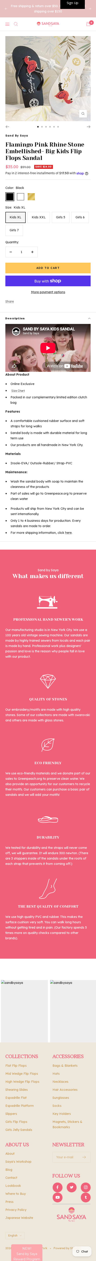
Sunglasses (60, 1098)
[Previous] (7, 126)
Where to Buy (15, 1194)
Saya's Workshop (18, 1162)
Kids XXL (39, 217)
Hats (56, 1074)
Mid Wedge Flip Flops (21, 1074)
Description (15, 318)
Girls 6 (80, 217)
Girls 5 (60, 217)
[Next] (89, 126)
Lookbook (13, 1186)
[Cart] (88, 24)
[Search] (16, 24)
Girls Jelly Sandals (18, 1130)
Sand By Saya (16, 135)
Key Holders (61, 1114)
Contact (11, 1178)
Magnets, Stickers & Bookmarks (67, 1124)
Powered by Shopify (67, 1248)
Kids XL (15, 217)
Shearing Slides (16, 1090)
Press (9, 1202)
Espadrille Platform (19, 1106)
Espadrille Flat (16, 1098)
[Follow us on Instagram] (86, 1187)
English (12, 1235)
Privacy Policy (15, 1210)
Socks (56, 1106)
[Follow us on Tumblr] (86, 1197)
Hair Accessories (64, 1090)
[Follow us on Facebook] (57, 1187)
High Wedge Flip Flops (22, 1082)
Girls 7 (14, 230)
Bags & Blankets (64, 1066)
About (10, 1154)
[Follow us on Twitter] (72, 1187)
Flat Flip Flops (16, 1066)
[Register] (84, 1157)
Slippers (11, 1114)
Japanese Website (19, 1218)
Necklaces (60, 1082)
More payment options (48, 292)
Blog (8, 1170)
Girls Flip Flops (16, 1122)
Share (9, 301)
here (68, 533)
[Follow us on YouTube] (57, 1197)
